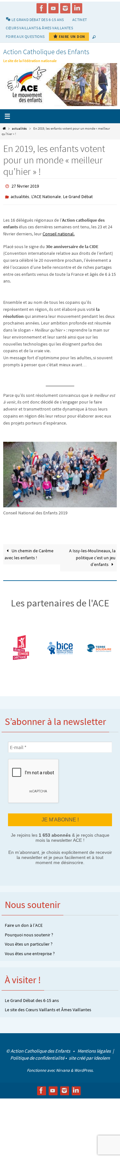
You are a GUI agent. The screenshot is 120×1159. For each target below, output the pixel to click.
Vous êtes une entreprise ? (30, 950)
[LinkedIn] (77, 8)
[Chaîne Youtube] (53, 8)
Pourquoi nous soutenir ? (29, 931)
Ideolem (102, 1054)
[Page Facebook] (41, 8)
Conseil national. (59, 231)
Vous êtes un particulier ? (28, 940)
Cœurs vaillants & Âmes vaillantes (39, 27)
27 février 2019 (25, 186)
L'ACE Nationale (46, 195)
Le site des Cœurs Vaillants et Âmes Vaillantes (48, 1006)
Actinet (79, 19)
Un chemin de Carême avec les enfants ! (28, 551)
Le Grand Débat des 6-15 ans (32, 996)
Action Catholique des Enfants (46, 51)
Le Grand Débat (78, 195)
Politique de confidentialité (37, 1054)
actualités (19, 128)
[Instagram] (65, 8)
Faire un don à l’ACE (24, 922)
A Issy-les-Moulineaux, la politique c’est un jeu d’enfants (92, 555)
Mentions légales (94, 1047)
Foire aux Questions (25, 36)
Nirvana (63, 1066)
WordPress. (83, 1066)
